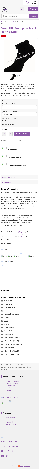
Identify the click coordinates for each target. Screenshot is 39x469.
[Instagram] (8, 457)
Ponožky (6, 318)
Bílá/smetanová (9, 328)
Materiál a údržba (11, 424)
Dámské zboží (10, 22)
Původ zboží (6, 291)
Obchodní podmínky (12, 383)
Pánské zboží (8, 304)
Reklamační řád (10, 386)
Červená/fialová (9, 331)
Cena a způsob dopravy (13, 381)
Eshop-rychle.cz (25, 466)
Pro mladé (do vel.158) (11, 307)
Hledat (33, 16)
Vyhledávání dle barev (11, 314)
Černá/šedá (7, 324)
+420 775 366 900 (9, 446)
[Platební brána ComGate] (9, 398)
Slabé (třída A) (9, 348)
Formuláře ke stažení (12, 388)
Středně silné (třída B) (11, 341)
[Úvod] (8, 9)
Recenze (8, 390)
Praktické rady (10, 420)
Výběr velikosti (10, 418)
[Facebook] (3, 457)
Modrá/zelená (8, 334)
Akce (5, 311)
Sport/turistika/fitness (11, 354)
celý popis (25, 95)
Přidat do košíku (21, 134)
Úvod (2, 22)
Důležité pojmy (10, 422)
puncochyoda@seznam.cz (12, 451)
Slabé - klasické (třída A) (12, 338)
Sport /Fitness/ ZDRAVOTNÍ (13, 344)
